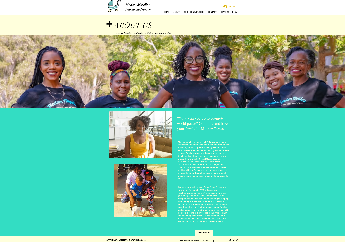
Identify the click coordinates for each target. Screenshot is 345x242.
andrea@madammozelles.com (188, 241)
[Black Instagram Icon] (236, 12)
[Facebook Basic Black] (233, 12)
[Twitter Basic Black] (233, 240)
